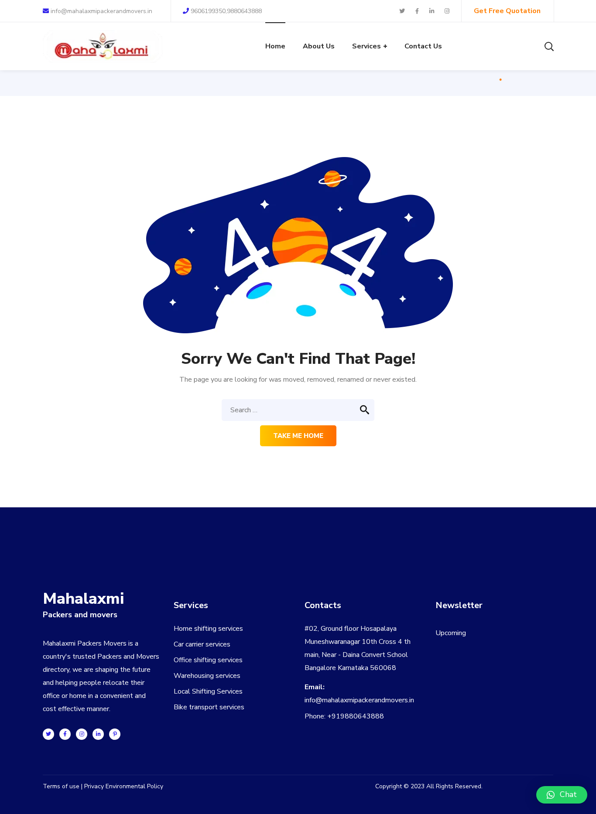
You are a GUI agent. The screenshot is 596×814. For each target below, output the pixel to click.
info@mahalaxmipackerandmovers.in (100, 11)
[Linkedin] (98, 734)
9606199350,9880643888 (226, 11)
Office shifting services (208, 660)
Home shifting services (208, 628)
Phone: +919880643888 (344, 716)
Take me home (298, 435)
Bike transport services (209, 707)
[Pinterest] (114, 734)
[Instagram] (81, 734)
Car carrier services (202, 644)
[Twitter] (48, 734)
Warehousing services (207, 676)
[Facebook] (65, 734)
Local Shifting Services (208, 691)
